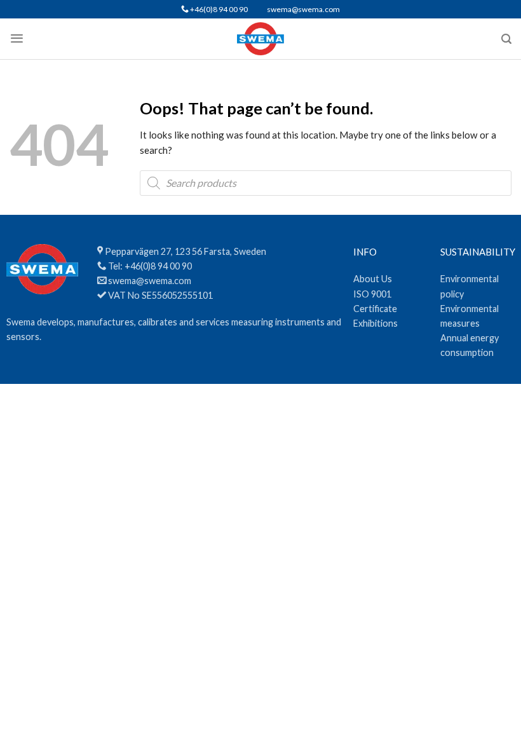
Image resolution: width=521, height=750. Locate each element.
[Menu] (17, 38)
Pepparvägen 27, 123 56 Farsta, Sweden (185, 251)
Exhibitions (375, 323)
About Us (372, 278)
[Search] (506, 39)
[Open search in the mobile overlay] (325, 183)
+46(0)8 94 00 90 (218, 9)
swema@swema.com (303, 9)
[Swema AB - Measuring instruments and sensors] (261, 38)
